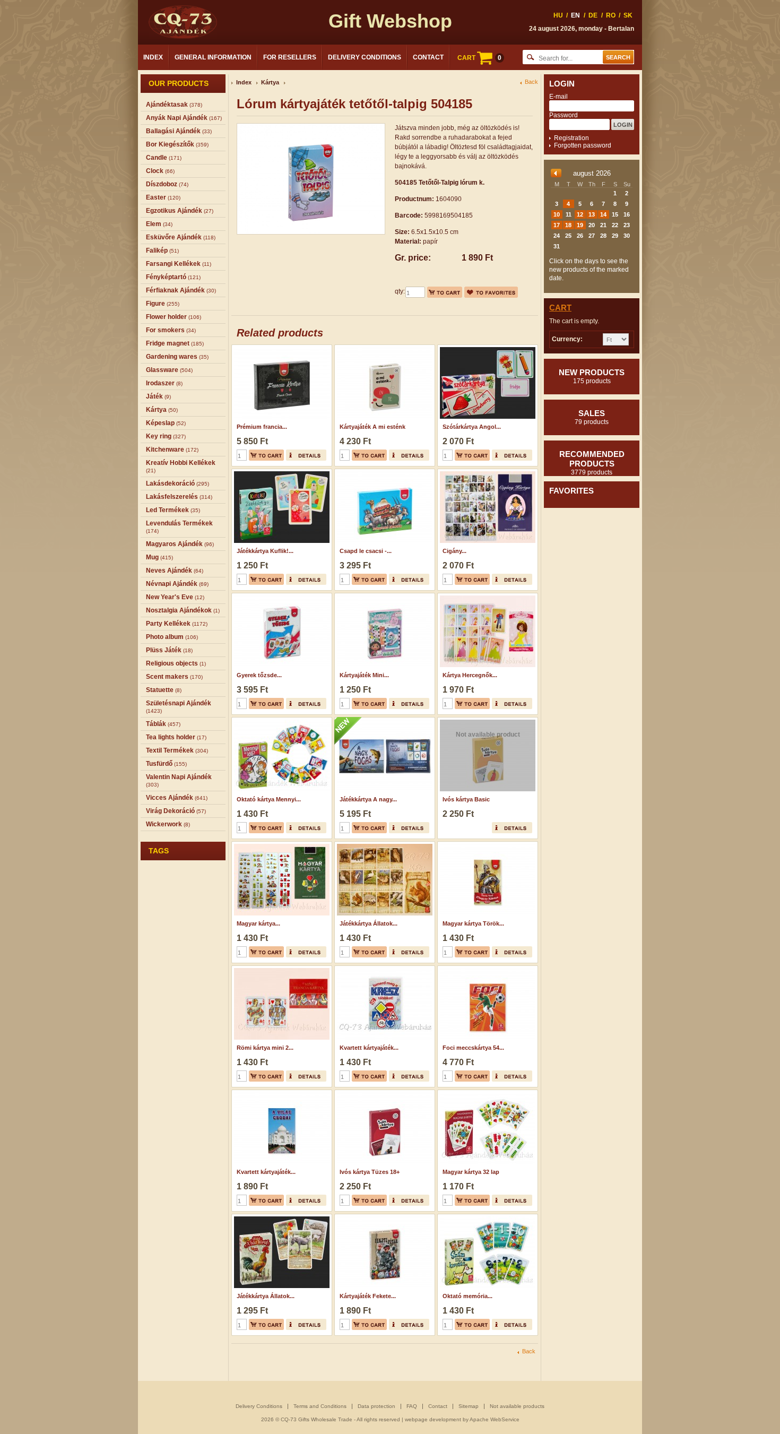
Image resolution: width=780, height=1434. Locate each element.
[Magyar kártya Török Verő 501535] (486, 845)
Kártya (270, 82)
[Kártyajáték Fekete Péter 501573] (383, 1217)
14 (603, 214)
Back (531, 82)
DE (592, 15)
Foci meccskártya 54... (473, 1047)
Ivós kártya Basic (466, 799)
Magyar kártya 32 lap (471, 1172)
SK (627, 15)
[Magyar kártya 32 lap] (486, 1093)
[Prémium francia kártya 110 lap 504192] (280, 348)
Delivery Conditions (364, 57)
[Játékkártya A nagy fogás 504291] (383, 720)
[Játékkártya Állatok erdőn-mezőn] (383, 845)
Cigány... (454, 551)
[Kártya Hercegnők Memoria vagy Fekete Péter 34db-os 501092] (486, 596)
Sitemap (468, 1406)
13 (591, 214)
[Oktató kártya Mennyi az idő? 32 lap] (280, 720)
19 (580, 225)
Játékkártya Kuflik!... (265, 551)
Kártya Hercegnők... (470, 675)
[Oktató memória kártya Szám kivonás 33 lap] (486, 1217)
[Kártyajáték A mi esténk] (383, 348)
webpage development (433, 1419)
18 (568, 225)
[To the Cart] (444, 292)
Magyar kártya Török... (473, 923)
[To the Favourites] (491, 292)
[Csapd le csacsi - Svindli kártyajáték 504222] (383, 472)
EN (575, 15)
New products (592, 376)
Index (153, 57)
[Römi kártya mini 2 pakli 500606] (280, 969)
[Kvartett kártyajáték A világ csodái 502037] (280, 1093)
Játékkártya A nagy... (368, 799)
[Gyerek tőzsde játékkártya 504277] (280, 596)
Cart (560, 307)
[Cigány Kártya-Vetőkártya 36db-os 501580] (486, 472)
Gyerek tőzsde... (259, 675)
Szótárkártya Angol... (472, 427)
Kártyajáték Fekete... (368, 1296)
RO (611, 15)
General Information (213, 57)
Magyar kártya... (258, 923)
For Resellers (289, 57)
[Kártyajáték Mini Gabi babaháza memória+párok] (383, 596)
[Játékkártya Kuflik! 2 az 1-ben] (280, 472)
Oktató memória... (467, 1296)
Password (563, 115)
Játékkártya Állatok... (368, 923)
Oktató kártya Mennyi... (269, 799)
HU (558, 15)
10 (556, 214)
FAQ (411, 1406)
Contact (428, 57)
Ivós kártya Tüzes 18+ (370, 1172)
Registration (571, 138)
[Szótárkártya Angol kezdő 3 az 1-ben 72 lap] (486, 348)
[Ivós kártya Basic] (486, 720)
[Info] (306, 455)
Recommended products (592, 463)
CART (479, 58)
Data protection (376, 1406)
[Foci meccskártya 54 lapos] (486, 969)
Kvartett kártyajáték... (369, 1047)
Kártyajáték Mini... (364, 675)
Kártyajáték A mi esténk (372, 427)
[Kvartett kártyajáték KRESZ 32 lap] (383, 969)
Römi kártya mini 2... (265, 1047)
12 (580, 214)
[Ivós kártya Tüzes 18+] (383, 1093)
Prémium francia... (262, 427)
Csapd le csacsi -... (366, 551)
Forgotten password (582, 145)
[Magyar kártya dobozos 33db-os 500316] (280, 845)
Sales (592, 417)
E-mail (558, 96)
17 (556, 225)
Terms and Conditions (319, 1406)
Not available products (517, 1406)
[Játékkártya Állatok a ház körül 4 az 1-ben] (280, 1217)
